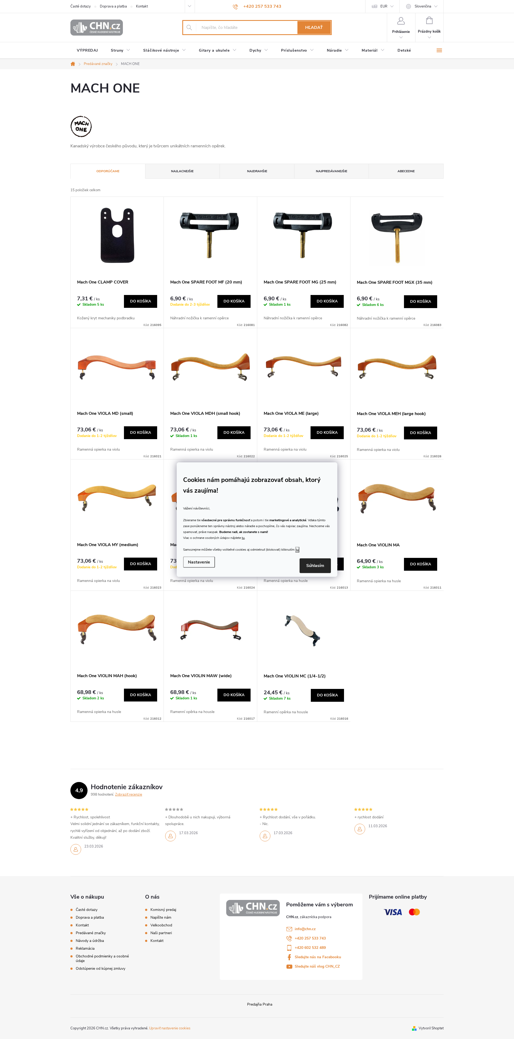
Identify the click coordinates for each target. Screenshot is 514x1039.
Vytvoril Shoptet (431, 1028)
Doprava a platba (113, 6)
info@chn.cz (305, 928)
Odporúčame (107, 171)
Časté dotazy (80, 6)
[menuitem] (87, 50)
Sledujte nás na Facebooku (318, 957)
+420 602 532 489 (310, 947)
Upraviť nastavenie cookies (169, 1028)
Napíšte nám (160, 917)
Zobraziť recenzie (128, 794)
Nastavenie (199, 562)
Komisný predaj (163, 910)
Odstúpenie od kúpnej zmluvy (100, 968)
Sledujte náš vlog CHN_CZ (317, 966)
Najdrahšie (257, 171)
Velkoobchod (161, 925)
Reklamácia (85, 948)
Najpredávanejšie (331, 171)
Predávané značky (91, 933)
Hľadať (314, 27)
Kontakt (142, 6)
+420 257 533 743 (310, 938)
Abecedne (406, 171)
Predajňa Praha (259, 1004)
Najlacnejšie (182, 171)
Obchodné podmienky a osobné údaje (102, 958)
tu (243, 538)
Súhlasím (315, 566)
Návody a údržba (90, 940)
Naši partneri (161, 933)
